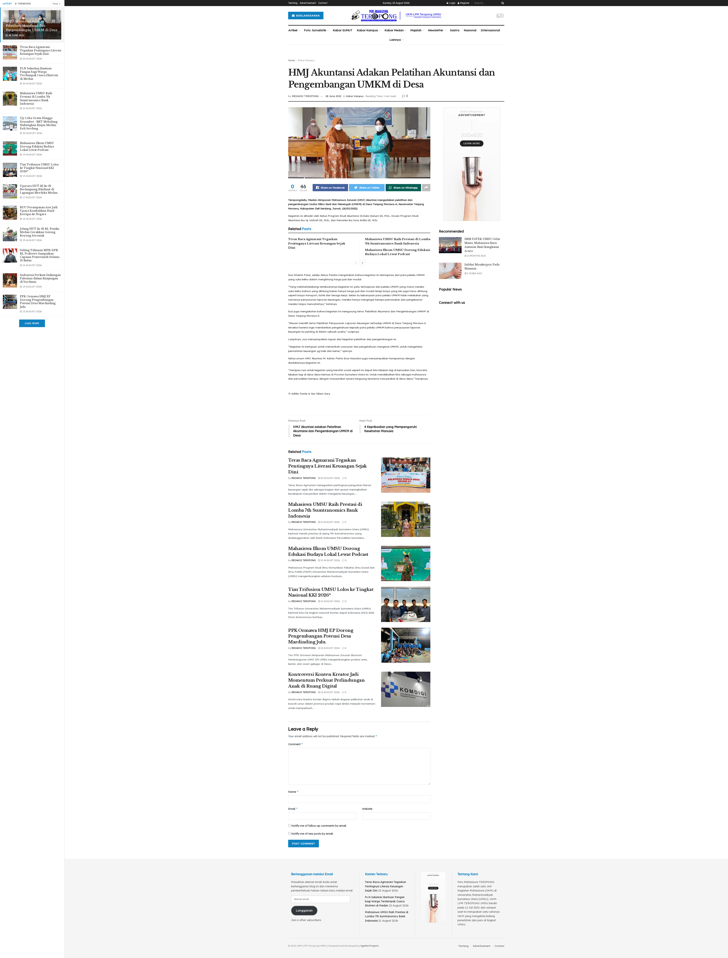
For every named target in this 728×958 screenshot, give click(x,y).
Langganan (304, 910)
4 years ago (474, 273)
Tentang (292, 3)
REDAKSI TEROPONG (305, 96)
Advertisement (308, 3)
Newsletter (435, 30)
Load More (32, 323)
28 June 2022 (333, 96)
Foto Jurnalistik (315, 30)
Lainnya (395, 40)
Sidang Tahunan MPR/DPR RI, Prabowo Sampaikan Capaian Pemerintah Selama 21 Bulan (39, 255)
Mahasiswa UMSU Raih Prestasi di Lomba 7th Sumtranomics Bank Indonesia (36, 98)
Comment (295, 744)
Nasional (470, 30)
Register (465, 3)
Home (291, 60)
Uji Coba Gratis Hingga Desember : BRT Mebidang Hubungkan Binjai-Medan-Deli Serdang (38, 123)
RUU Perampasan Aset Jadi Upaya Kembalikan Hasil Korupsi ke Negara (38, 211)
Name (293, 792)
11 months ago (476, 255)
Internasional (490, 30)
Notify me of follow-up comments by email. (319, 825)
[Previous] (356, 262)
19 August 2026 (330, 560)
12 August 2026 (330, 648)
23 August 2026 (330, 478)
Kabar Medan (394, 30)
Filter (55, 3)
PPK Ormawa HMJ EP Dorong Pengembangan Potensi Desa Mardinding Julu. (38, 302)
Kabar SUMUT (342, 30)
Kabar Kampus (367, 30)
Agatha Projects (369, 945)
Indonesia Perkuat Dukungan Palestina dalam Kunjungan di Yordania (40, 278)
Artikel (292, 30)
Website (367, 809)
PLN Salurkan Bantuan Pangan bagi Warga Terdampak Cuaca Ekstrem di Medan (39, 74)
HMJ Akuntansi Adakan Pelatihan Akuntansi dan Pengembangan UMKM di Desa (31, 25)
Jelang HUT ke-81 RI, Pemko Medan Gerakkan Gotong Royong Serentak (39, 232)
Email (293, 809)
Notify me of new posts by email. (312, 833)
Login (452, 3)
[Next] (363, 262)
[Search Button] (502, 3)
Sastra (454, 30)
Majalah (415, 30)
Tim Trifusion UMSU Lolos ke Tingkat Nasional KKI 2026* (39, 168)
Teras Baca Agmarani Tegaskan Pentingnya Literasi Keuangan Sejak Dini (40, 50)
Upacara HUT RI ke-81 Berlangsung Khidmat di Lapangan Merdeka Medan (38, 189)
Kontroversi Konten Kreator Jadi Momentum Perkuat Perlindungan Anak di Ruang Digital (326, 680)
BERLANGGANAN (307, 15)
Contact (322, 3)
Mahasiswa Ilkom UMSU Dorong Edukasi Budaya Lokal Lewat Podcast (37, 146)
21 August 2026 (330, 522)
